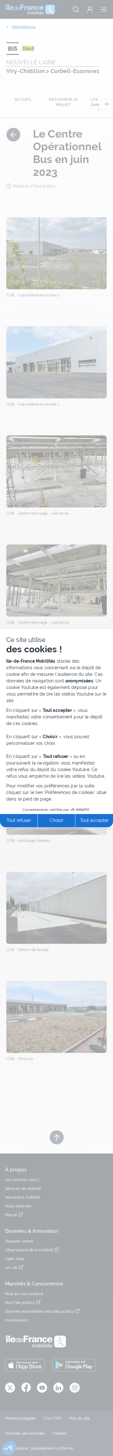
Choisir (56, 820)
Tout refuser (19, 820)
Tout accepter (94, 820)
